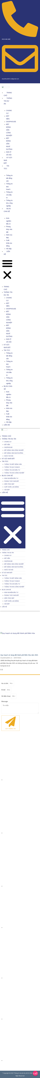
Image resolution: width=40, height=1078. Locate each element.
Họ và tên (5, 683)
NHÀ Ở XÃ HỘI (8, 456)
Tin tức (6, 167)
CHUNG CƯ (7, 441)
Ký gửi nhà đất (8, 160)
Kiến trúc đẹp (9, 484)
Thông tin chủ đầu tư (9, 195)
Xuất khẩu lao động (9, 243)
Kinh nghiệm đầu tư (8, 221)
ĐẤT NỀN (7, 444)
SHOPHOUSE (11, 122)
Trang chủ (8, 94)
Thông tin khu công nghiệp (9, 203)
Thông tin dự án (8, 101)
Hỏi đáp (8, 422)
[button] (7, 269)
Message (4, 701)
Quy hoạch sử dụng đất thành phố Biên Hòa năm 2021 (19, 655)
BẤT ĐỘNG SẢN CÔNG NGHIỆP (9, 130)
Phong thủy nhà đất (9, 229)
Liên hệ (7, 253)
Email (3, 690)
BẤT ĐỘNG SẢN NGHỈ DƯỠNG (9, 143)
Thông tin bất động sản (9, 178)
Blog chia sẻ (7, 210)
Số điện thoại (6, 696)
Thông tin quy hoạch (12, 467)
